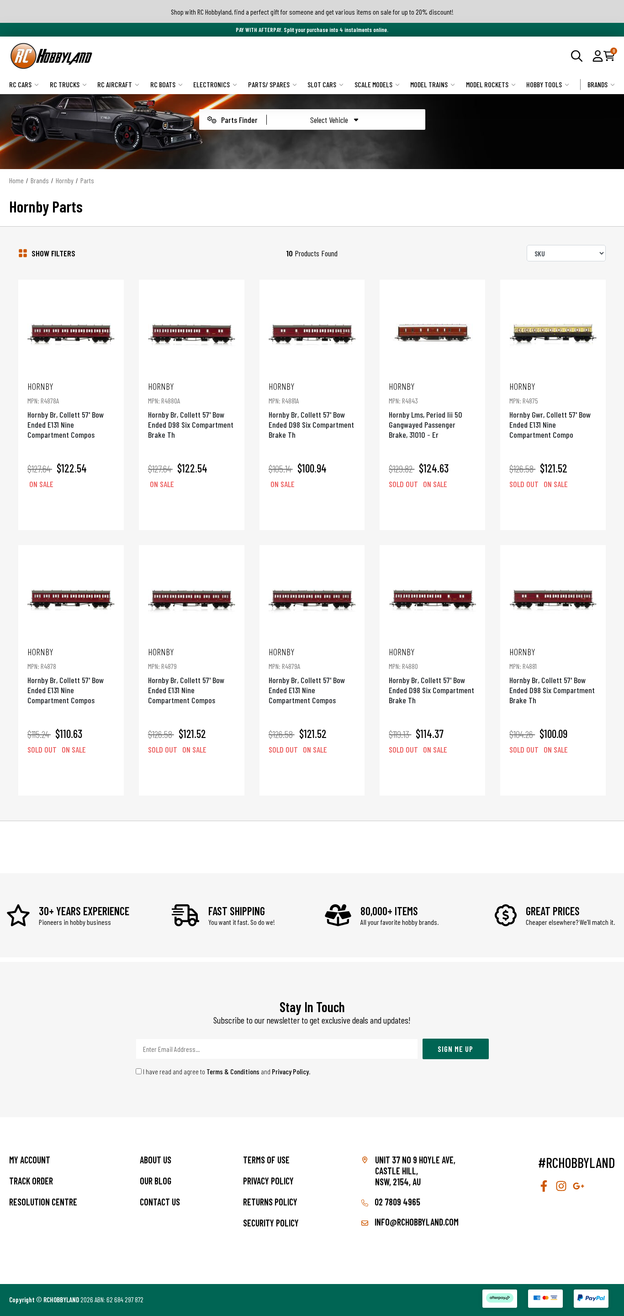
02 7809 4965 (396, 1201)
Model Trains (429, 84)
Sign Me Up (455, 1048)
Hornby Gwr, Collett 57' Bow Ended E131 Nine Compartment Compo (550, 410)
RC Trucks (64, 84)
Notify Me (432, 510)
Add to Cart (71, 510)
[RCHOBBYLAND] (160, 56)
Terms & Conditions (232, 1071)
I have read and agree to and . (226, 1071)
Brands (597, 84)
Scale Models (373, 84)
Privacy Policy (290, 1071)
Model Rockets (487, 84)
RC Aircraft (114, 84)
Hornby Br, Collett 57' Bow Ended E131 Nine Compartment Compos (65, 410)
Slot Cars (321, 84)
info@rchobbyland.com (416, 1221)
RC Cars (20, 84)
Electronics (211, 84)
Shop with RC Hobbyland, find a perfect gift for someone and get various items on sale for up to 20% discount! (312, 11)
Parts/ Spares (269, 84)
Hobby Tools (544, 84)
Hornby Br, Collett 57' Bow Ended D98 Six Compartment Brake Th (190, 410)
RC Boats (162, 84)
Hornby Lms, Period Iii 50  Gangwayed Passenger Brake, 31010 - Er (426, 410)
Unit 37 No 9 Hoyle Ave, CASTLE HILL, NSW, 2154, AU (415, 1170)
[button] (597, 56)
